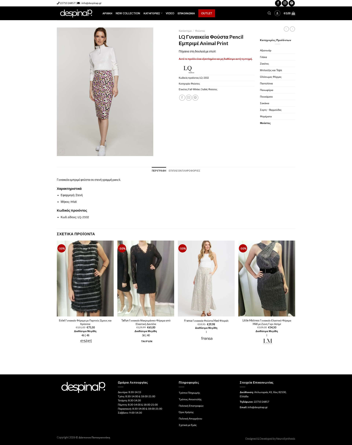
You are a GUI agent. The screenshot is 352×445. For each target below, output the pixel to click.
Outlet (206, 13)
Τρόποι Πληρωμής (189, 392)
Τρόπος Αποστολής (190, 399)
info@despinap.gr (92, 3)
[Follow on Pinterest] (292, 3)
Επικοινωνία (186, 13)
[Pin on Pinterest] (195, 98)
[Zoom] (61, 151)
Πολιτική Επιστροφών (191, 405)
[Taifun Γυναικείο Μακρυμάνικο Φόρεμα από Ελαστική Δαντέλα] (145, 278)
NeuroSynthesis (285, 438)
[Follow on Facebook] (278, 3)
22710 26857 (67, 3)
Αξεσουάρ (265, 50)
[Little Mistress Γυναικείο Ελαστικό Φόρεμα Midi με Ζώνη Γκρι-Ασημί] (266, 278)
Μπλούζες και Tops (271, 70)
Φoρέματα (266, 116)
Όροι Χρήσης (186, 412)
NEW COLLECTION (128, 13)
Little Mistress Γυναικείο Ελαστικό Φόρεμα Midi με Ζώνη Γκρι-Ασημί (267, 322)
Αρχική (107, 13)
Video (170, 13)
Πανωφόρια (266, 89)
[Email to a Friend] (189, 98)
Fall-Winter (194, 89)
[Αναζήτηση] (269, 13)
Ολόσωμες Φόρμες (271, 76)
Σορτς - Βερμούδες (271, 109)
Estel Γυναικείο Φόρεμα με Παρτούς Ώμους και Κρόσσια (85, 322)
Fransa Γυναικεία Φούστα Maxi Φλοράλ (206, 320)
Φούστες (200, 30)
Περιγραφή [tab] (159, 170)
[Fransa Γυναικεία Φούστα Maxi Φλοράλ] (206, 278)
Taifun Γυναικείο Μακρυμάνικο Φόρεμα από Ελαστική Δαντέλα (145, 322)
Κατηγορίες (152, 13)
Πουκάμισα (266, 96)
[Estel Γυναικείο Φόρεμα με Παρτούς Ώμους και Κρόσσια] (85, 278)
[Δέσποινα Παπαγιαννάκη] (77, 13)
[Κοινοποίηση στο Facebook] (182, 98)
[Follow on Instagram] (285, 3)
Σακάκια (264, 103)
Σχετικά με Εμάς (188, 424)
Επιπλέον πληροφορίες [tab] (184, 170)
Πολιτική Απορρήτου (190, 418)
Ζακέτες (264, 63)
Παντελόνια (266, 83)
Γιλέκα (263, 56)
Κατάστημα (185, 30)
